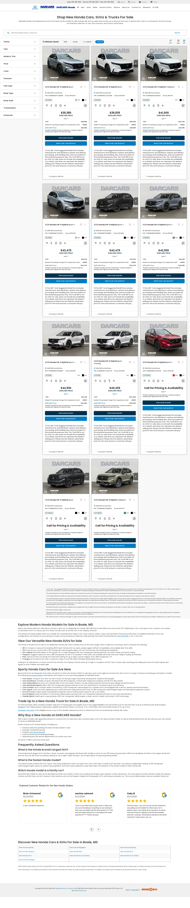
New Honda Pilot (76, 851)
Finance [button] (117, 7)
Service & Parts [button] (105, 7)
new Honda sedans (35, 675)
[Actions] (85, 87)
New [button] (82, 7)
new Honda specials (37, 732)
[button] (87, 63)
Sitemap (58, 888)
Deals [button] (95, 7)
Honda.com (82, 891)
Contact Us (136, 7)
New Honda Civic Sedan (130, 856)
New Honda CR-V (25, 856)
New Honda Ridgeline (78, 847)
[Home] (78, 7)
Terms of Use (72, 888)
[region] (66, 127)
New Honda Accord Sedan (80, 856)
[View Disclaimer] (65, 105)
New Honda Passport (27, 851)
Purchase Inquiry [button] (66, 138)
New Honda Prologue (27, 860)
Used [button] (89, 7)
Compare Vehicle (56, 176)
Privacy (64, 888)
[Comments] (85, 105)
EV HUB (155, 7)
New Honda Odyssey (128, 847)
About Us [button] (125, 7)
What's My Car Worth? (66, 143)
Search (177, 33)
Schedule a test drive (26, 710)
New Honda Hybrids (26, 847)
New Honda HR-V (127, 851)
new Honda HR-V (123, 636)
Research (147, 7)
